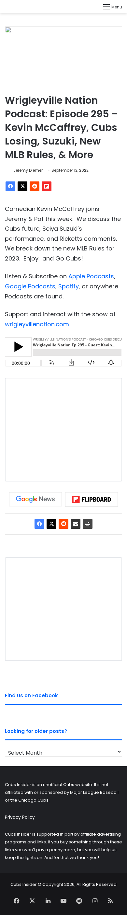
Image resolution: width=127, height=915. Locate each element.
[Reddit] (34, 186)
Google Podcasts (30, 286)
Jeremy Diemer (28, 170)
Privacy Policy (20, 817)
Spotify (68, 286)
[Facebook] (10, 186)
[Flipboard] (46, 186)
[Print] (87, 524)
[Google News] (35, 499)
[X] (22, 186)
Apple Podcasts (91, 276)
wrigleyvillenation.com (37, 324)
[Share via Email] (75, 524)
